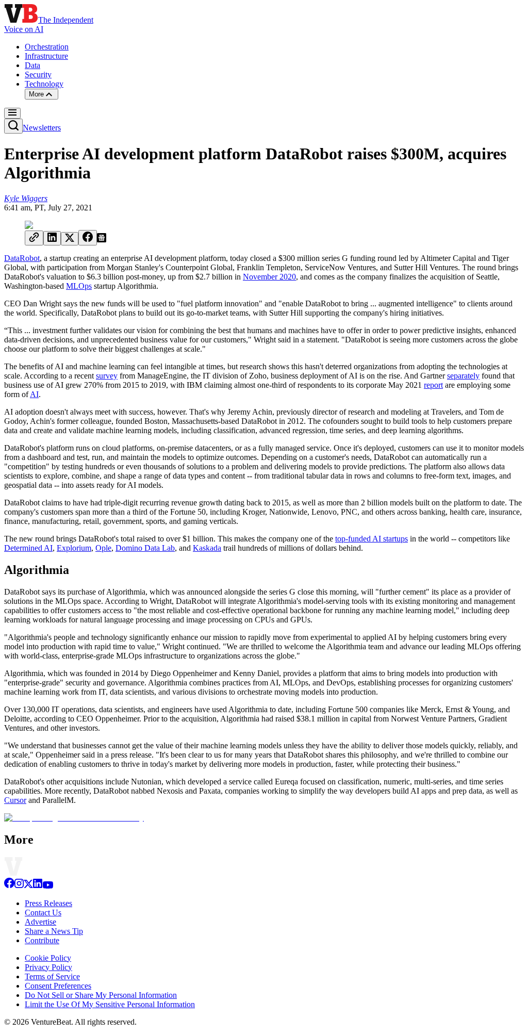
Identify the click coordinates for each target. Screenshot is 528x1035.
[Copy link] (34, 238)
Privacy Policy (48, 967)
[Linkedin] (37, 885)
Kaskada (207, 548)
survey (107, 375)
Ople (103, 548)
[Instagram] (19, 885)
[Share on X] (69, 238)
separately (463, 375)
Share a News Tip (54, 931)
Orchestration (47, 46)
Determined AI (28, 548)
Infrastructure (46, 56)
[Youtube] (47, 885)
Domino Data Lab (145, 548)
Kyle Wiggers (25, 198)
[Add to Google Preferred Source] (101, 239)
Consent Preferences (58, 985)
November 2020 (269, 276)
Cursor (15, 800)
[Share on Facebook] (87, 237)
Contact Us (43, 912)
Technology (44, 83)
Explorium (74, 548)
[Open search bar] (13, 126)
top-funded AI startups (371, 538)
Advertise (40, 921)
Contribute (42, 940)
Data (32, 65)
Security (38, 74)
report (433, 385)
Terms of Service (52, 976)
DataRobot (22, 258)
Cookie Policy (48, 958)
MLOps (79, 286)
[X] (28, 885)
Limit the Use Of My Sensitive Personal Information (110, 1004)
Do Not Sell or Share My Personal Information (101, 995)
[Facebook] (9, 885)
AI (34, 394)
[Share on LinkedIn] (52, 238)
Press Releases (48, 903)
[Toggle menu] (12, 113)
